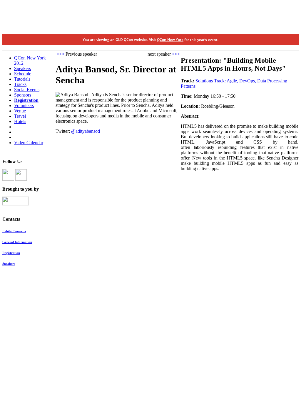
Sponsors (22, 94)
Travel (20, 116)
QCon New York (170, 39)
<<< (60, 54)
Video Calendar (28, 142)
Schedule (22, 73)
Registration (26, 100)
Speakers (22, 68)
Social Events (26, 89)
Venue (20, 110)
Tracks (20, 84)
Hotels (20, 121)
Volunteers (24, 105)
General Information (17, 242)
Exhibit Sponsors (14, 231)
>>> (176, 54)
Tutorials (22, 79)
